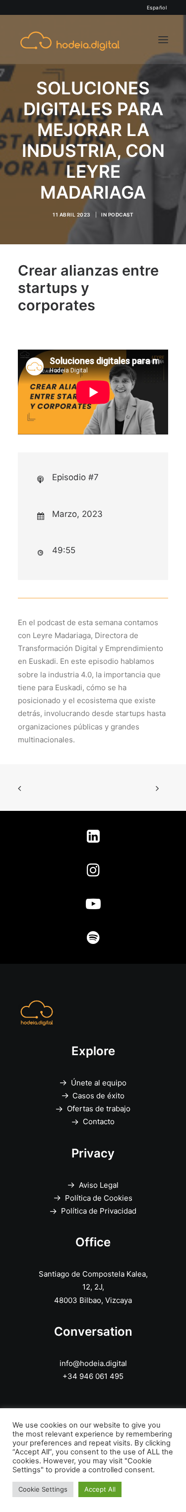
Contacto (99, 1121)
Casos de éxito (98, 1095)
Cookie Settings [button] (42, 1489)
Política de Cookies (98, 1198)
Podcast (121, 214)
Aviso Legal (99, 1185)
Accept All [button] (100, 1489)
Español (157, 7)
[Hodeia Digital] (70, 39)
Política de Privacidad (98, 1211)
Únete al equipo (98, 1082)
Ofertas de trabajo (98, 1108)
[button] (163, 39)
